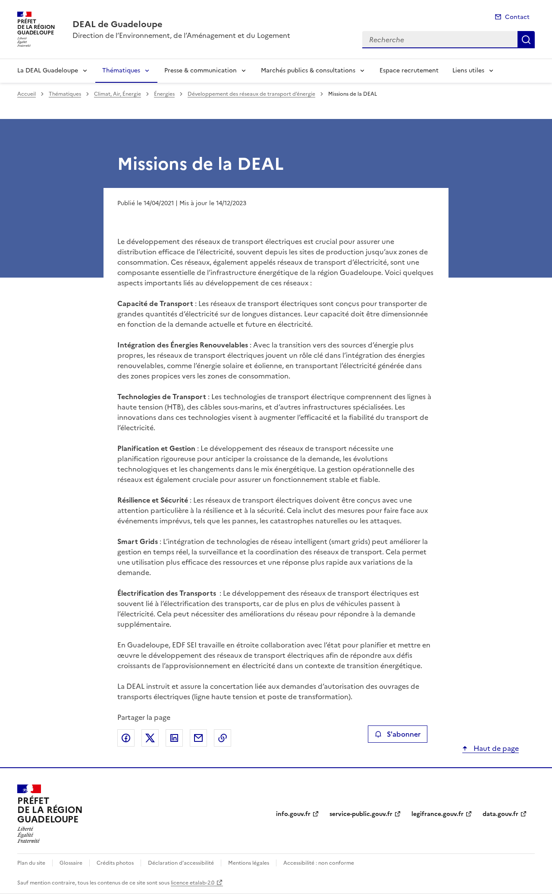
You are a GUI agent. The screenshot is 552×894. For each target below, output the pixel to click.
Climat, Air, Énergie (117, 94)
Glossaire (71, 863)
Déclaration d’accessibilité (181, 863)
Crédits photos (115, 863)
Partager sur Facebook (126, 738)
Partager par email (198, 738)
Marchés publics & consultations (308, 70)
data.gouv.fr (500, 814)
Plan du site (31, 863)
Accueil (26, 94)
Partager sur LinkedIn (174, 738)
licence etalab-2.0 (192, 883)
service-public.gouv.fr (360, 814)
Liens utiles (468, 70)
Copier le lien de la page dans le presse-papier (222, 738)
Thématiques (121, 70)
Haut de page (495, 748)
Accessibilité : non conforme (318, 863)
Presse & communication (200, 70)
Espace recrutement (409, 70)
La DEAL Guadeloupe (47, 70)
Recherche (526, 39)
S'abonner (403, 734)
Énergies (164, 94)
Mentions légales (248, 863)
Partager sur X (150, 738)
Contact (517, 17)
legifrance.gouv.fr (437, 814)
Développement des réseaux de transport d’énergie (251, 94)
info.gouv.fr (293, 814)
